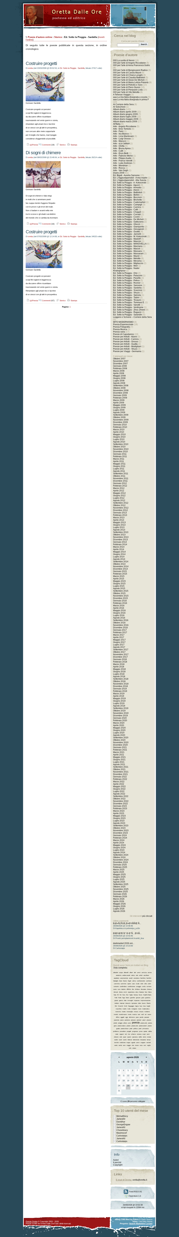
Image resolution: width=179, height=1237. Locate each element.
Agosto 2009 (119, 412)
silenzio (116, 1037)
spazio (129, 1037)
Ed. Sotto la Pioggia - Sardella (72, 68)
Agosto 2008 (119, 383)
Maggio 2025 (119, 874)
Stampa (73, 145)
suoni (120, 1040)
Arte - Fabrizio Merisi (123, 156)
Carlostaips (121, 1135)
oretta (30, 68)
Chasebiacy (122, 1130)
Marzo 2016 (118, 605)
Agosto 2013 (119, 530)
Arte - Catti (118, 151)
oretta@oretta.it (140, 1180)
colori (149, 984)
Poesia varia (119, 332)
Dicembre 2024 (120, 862)
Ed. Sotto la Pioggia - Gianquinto (128, 226)
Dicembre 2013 (120, 539)
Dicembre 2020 (120, 745)
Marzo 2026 (118, 899)
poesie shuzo (124, 1028)
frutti (116, 997)
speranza (135, 1037)
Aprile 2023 (118, 813)
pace (137, 1017)
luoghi (148, 1006)
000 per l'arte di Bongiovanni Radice (130, 70)
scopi (144, 1034)
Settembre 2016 (120, 620)
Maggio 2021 (119, 757)
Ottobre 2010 (119, 446)
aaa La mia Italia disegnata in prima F (131, 99)
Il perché (117, 1162)
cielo (141, 984)
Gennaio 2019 (120, 688)
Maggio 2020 (119, 728)
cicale (137, 984)
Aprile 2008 (118, 373)
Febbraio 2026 (120, 896)
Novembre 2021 (120, 772)
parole (141, 1017)
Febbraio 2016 (120, 603)
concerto (116, 986)
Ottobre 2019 (119, 710)
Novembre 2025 (120, 889)
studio (116, 1040)
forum (140, 995)
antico (133, 975)
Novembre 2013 (120, 537)
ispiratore (134, 1003)
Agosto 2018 (119, 676)
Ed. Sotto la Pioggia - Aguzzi (126, 185)
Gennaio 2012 (120, 483)
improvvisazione (145, 1000)
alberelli (126, 972)
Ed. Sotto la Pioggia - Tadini (126, 297)
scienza (139, 1034)
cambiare (149, 981)
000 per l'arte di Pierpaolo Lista (128, 90)
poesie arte (134, 1026)
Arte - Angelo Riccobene (124, 126)
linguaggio (131, 1006)
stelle (140, 1037)
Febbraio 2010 (120, 427)
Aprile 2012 (118, 490)
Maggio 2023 (119, 816)
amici (139, 972)
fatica (149, 992)
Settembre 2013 (120, 532)
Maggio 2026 (119, 904)
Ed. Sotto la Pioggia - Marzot (126, 248)
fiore (124, 995)
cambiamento (141, 981)
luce (141, 1006)
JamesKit (120, 1119)
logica (137, 1006)
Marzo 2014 (118, 547)
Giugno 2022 (119, 789)
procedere (123, 1031)
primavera (145, 1028)
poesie (128, 1026)
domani (116, 992)
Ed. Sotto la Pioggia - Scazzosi (127, 290)
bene (120, 981)
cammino (123, 984)
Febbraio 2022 (120, 779)
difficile (129, 989)
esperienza (131, 992)
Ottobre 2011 (119, 476)
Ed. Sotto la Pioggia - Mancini (127, 241)
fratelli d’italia (147, 995)
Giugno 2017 (119, 642)
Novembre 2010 (120, 449)
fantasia (141, 992)
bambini (148, 978)
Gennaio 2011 (120, 454)
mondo (116, 1014)
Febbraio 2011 (120, 456)
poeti (131, 1028)
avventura (136, 978)
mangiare (134, 1009)
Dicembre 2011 (120, 481)
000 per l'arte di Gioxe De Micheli (129, 80)
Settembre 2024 (120, 855)
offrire (117, 1017)
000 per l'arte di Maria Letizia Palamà (130, 82)
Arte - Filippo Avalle (122, 158)
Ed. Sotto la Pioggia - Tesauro (127, 300)
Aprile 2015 (118, 578)
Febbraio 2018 (120, 662)
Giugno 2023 (119, 818)
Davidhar (120, 1122)
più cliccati (147, 916)
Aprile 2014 (118, 549)
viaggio (129, 1045)
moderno (147, 1011)
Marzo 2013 (118, 517)
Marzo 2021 (118, 752)
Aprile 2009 (118, 402)
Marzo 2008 (118, 371)
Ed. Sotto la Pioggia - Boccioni (127, 197)
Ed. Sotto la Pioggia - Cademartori (129, 202)
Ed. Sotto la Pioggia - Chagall (127, 212)
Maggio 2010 (119, 434)
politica (135, 1028)
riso (129, 1034)
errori (125, 992)
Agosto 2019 (119, 706)
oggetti (122, 1017)
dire (133, 989)
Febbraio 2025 (120, 867)
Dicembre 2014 (120, 569)
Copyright (117, 1165)
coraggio (138, 986)
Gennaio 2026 (120, 894)
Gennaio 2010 (120, 424)
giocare (138, 997)
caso (133, 984)
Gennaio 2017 (120, 630)
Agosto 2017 (119, 647)
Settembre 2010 (120, 444)
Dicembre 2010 (120, 451)
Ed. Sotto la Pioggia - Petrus (126, 280)
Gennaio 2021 (120, 747)
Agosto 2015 (119, 588)
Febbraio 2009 (120, 398)
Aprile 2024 (118, 842)
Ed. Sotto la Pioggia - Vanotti (126, 305)
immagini (130, 1000)
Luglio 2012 (118, 498)
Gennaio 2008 (120, 366)
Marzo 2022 (118, 781)
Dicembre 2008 (120, 393)
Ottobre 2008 (119, 388)
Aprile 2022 (118, 784)
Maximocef (121, 1133)
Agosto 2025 (119, 882)
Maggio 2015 (119, 581)
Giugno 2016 (119, 613)
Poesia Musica (120, 329)
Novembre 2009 (120, 420)
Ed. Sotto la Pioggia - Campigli (127, 204)
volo (130, 1048)
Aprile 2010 (118, 432)
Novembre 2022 (120, 801)
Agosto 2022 (119, 794)
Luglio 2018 (118, 674)
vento (115, 1045)
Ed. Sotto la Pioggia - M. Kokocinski (130, 236)
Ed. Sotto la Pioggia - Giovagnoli (128, 229)
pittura (125, 1023)
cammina (117, 984)
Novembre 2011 (120, 478)
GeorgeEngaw (123, 1124)
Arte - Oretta (118, 146)
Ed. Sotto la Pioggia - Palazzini (127, 275)
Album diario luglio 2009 (124, 116)
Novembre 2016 (120, 625)
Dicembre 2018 (120, 686)
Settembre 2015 (120, 591)
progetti (129, 1031)
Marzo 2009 (118, 400)
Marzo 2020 (118, 723)
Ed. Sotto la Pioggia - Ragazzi (127, 312)
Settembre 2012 (120, 503)
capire (129, 984)
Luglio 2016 (118, 615)
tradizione (123, 1042)
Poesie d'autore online (40, 37)
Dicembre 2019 (120, 715)
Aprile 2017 (118, 637)
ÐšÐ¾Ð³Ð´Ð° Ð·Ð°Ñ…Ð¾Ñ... (127, 933)
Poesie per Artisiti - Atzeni (125, 336)
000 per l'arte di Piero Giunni (126, 87)
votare (134, 1048)
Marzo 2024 (118, 840)
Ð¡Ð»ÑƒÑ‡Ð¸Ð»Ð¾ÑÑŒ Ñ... (127, 923)
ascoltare (146, 975)
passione (116, 1020)
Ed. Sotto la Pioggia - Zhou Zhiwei (129, 310)
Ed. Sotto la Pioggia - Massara (127, 251)
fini (120, 995)
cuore (115, 989)
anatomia (118, 975)
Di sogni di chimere (43, 152)
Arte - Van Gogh (120, 170)
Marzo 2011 (118, 459)
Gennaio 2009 (120, 395)
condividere (123, 986)
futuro (127, 997)
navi (139, 1014)
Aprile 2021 (118, 754)
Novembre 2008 (120, 390)
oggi (126, 1017)
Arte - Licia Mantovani (123, 136)
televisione (136, 1040)
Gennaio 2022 (120, 776)
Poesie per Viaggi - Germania (127, 351)
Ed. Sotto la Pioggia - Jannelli (127, 234)
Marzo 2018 (118, 664)
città (145, 984)
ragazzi (121, 1034)
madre (124, 1009)
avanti (131, 978)
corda (143, 986)
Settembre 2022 (120, 796)
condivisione (131, 986)
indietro (116, 1003)
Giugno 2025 (119, 877)
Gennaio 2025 (120, 864)
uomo (137, 1042)
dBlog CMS (120, 1219)
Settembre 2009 (120, 415)
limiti (125, 1006)
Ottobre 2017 (119, 652)
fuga (123, 997)
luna (144, 1006)
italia (139, 1003)
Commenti (46, 145)
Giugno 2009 (119, 407)
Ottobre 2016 (119, 622)
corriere (148, 986)
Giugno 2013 (119, 525)
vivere (137, 1045)
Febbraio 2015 (120, 574)
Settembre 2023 (120, 825)
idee (125, 1000)
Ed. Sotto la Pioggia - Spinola (127, 295)
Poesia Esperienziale (123, 324)
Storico (58, 37)
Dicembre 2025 (120, 891)
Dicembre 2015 (120, 598)
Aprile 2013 (118, 520)
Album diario (119, 109)
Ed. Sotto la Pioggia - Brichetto (127, 200)
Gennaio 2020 (120, 718)
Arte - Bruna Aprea (122, 148)
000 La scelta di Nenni (123, 60)
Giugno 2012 (119, 495)
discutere (143, 989)
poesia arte (144, 1023)
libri (116, 1006)
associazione (124, 978)
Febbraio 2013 (120, 515)
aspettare (116, 978)
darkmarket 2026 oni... (123, 943)
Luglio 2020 (118, 732)
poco (129, 1023)
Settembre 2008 (120, 385)
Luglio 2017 (118, 644)
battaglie (115, 981)
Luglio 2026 (118, 908)
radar (116, 1034)
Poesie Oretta (31, 1221)
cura (119, 989)
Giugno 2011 (119, 466)
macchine (118, 1009)
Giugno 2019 (119, 701)
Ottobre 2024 (119, 857)
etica (136, 992)
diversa (149, 989)
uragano (143, 1042)
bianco (125, 981)
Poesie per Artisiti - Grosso (125, 341)
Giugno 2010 (119, 437)
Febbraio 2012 (120, 486)
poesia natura (122, 1026)
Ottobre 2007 (119, 358)
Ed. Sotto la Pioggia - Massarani (128, 253)
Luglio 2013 (118, 527)
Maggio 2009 (119, 405)
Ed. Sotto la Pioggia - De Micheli (128, 219)
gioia (142, 997)
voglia (149, 1045)
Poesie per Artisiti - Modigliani (127, 346)
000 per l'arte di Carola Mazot (127, 72)
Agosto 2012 (119, 500)
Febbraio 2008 (120, 368)
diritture (137, 989)
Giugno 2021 (119, 759)
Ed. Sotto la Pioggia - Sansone (127, 285)
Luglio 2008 (118, 380)
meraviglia (130, 1011)
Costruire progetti (41, 63)
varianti (148, 1042)
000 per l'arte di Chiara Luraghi (128, 75)
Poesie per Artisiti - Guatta (125, 344)
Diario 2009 (119, 173)
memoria (118, 1011)
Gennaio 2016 (120, 600)
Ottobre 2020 (119, 740)
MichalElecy (122, 1116)
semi (148, 1034)
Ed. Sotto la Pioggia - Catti (125, 209)
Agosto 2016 (119, 618)
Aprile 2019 (118, 696)
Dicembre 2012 (120, 510)
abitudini (115, 972)
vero (124, 1045)
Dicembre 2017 (120, 657)
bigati (129, 981)
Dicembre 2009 (120, 422)
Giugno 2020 (119, 730)
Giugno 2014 (119, 554)
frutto (119, 997)
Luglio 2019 (118, 703)
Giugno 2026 (119, 906)
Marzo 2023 (118, 811)
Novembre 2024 (120, 860)
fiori (127, 995)
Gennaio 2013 (120, 512)
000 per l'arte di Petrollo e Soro (127, 85)
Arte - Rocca (119, 168)
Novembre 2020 (120, 742)
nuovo (149, 1014)
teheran (130, 1040)
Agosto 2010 (119, 442)
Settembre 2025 (120, 884)
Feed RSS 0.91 (135, 1192)
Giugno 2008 (119, 378)
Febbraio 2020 (120, 720)
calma (134, 981)
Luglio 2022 (118, 791)
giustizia (147, 997)
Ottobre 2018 (119, 681)
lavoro (144, 1003)
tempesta (143, 1040)
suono (125, 1040)
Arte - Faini (118, 131)
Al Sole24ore (119, 107)
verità (120, 1045)
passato (146, 1017)
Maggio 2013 (119, 522)
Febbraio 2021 (120, 750)
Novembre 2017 (120, 654)
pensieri (139, 1020)
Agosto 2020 (119, 735)
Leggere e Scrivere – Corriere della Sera (132, 317)
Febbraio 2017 (120, 632)
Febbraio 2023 (120, 808)
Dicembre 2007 (120, 363)
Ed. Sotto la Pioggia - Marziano (127, 246)
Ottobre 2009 (119, 417)
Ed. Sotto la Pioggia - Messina (127, 261)
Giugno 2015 (119, 583)
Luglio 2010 (118, 439)
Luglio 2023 (118, 820)
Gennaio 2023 (120, 806)
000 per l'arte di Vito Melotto (126, 92)
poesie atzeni (143, 1026)
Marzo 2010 (118, 429)
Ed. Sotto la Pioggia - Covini (126, 217)
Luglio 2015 (118, 586)
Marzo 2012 (118, 488)
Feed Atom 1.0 (134, 1196)
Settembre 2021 (120, 767)
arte (137, 975)
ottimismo (132, 1017)
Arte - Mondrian (120, 165)
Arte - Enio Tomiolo (122, 129)
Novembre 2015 (120, 596)
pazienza (127, 1020)
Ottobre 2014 (119, 564)
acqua (121, 972)
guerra (121, 1000)
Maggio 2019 (119, 698)
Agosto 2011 (119, 471)
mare (139, 1009)
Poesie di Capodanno (123, 334)
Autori (116, 1160)
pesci (144, 1020)
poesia (135, 1022)
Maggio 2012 (119, 493)
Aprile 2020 (118, 725)
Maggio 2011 (119, 464)
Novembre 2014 (120, 566)
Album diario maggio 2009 (125, 119)
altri (135, 972)
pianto (115, 1023)
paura (122, 1020)
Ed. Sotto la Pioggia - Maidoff (127, 239)
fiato (115, 995)
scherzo (133, 1034)
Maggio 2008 (119, 376)
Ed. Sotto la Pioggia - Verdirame (128, 307)
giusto (116, 1000)
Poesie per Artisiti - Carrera (126, 339)
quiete (145, 1031)
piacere (149, 1020)
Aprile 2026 (118, 901)
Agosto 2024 (119, 852)
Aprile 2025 (118, 872)
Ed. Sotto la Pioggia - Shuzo (126, 292)
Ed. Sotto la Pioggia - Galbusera (128, 222)
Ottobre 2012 (119, 505)
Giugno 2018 (119, 671)
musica (134, 1014)
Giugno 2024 (119, 847)
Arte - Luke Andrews (122, 163)
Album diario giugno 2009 (125, 114)
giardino (132, 997)
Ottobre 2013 (119, 534)
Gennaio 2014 (120, 542)
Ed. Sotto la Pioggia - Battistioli (127, 192)
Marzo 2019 (118, 693)
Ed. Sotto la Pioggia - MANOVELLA (129, 244)
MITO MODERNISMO (123, 322)
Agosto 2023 (119, 823)
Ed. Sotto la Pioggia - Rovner (127, 283)
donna (121, 992)
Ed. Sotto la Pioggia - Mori (125, 266)
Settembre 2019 (120, 708)
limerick (120, 1006)
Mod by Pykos (132, 1219)
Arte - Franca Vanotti (122, 160)
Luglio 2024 (118, 850)
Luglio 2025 (118, 879)
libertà (148, 1003)
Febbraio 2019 (120, 691)
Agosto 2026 (119, 911)
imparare (136, 1000)
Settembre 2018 (120, 679)
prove (140, 1031)
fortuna (136, 995)
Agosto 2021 (119, 764)
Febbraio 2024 (120, 838)
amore (150, 972)
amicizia (144, 972)
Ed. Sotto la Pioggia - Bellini (126, 195)
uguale (133, 1042)
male (128, 1009)
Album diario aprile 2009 (125, 112)
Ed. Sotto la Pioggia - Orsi (125, 273)
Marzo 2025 (118, 869)
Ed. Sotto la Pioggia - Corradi (127, 214)
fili (118, 995)
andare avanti (126, 975)
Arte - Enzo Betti (120, 153)
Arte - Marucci (119, 141)
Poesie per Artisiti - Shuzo (125, 349)
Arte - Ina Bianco (121, 134)
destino (123, 989)
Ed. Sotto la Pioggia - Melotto (127, 258)
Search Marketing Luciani (140, 1224)
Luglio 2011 (118, 468)
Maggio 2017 (119, 640)
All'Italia (116, 124)
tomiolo (116, 1042)
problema (116, 1031)
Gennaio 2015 (120, 571)
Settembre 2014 (120, 561)
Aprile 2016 (118, 608)
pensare (133, 1020)
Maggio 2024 (119, 845)
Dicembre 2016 (120, 627)
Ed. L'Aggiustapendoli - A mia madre (130, 178)
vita (133, 1045)
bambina (142, 978)
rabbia (150, 1031)
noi (145, 1014)
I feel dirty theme (145, 1221)
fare (146, 992)
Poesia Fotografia (121, 327)
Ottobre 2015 (119, 593)
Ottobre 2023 (119, 828)
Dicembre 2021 (120, 774)
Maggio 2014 (119, 552)
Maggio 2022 (119, 786)
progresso (135, 1031)
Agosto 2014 (119, 559)
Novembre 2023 (120, 830)
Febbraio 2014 (120, 544)
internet (122, 1003)
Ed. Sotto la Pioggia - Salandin (127, 314)
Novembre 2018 (120, 684)
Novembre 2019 (120, 713)
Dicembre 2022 (120, 803)
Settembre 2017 (120, 649)
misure (141, 1011)
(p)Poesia (33, 145)
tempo (149, 1040)
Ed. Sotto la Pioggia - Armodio (127, 187)
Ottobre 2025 (119, 886)
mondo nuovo (123, 1014)
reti (126, 1034)
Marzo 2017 (118, 635)
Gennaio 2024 (120, 835)
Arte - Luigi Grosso (122, 138)
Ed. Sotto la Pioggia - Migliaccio (128, 263)
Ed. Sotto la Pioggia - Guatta (126, 231)
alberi (131, 972)
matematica (145, 1009)
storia (144, 1037)
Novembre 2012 (120, 508)
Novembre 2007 (120, 361)
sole (121, 1037)
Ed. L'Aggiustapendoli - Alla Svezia (129, 180)
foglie (131, 995)
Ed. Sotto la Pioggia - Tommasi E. (129, 302)
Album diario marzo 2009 (125, 121)
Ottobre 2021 (119, 769)
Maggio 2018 (119, 669)
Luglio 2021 (118, 762)
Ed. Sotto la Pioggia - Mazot (126, 256)
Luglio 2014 (118, 556)
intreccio (127, 1003)
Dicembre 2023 (120, 833)
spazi (124, 1037)
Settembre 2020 (120, 737)
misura (136, 1011)
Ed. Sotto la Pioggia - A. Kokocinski (129, 182)
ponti (140, 1028)
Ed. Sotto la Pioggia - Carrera (127, 207)
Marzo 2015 (118, 576)
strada (149, 1037)
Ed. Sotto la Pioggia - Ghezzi (126, 224)
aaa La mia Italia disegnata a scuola (130, 97)
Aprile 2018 (118, 666)
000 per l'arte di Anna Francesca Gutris (131, 65)
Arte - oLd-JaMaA (121, 143)
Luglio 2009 (118, 410)
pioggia (120, 1023)
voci (145, 1045)
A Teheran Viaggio (122, 94)
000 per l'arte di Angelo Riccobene (129, 63)
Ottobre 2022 (119, 798)
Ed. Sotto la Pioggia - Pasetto (127, 278)
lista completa (120, 968)
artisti (140, 975)
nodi (142, 1014)
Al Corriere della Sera (123, 104)
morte (129, 1014)
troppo (128, 1042)
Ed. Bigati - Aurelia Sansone (126, 175)
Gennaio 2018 (120, 659)
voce (141, 1045)
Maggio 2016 (119, 610)
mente (124, 1011)
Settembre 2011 (120, 473)
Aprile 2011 (118, 461)
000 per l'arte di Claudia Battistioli (129, 77)
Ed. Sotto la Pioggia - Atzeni (126, 190)
